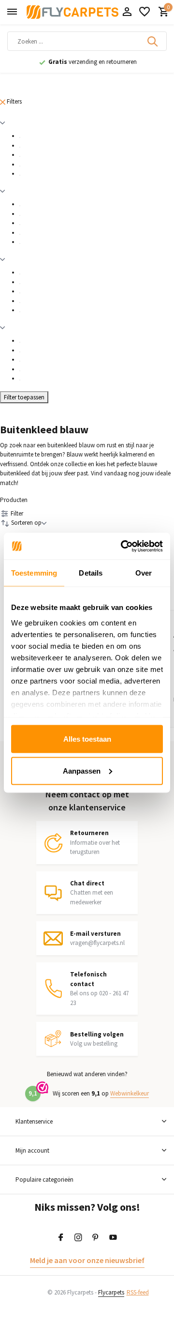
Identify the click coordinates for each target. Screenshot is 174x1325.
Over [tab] (143, 573)
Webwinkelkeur (129, 1093)
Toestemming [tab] (34, 573)
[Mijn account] (126, 12)
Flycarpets (111, 1292)
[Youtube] (113, 1238)
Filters (13, 101)
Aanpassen (82, 770)
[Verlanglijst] (144, 12)
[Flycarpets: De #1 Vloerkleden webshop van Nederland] (72, 12)
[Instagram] (78, 1238)
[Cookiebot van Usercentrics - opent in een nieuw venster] (123, 546)
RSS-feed (138, 1292)
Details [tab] (90, 573)
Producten (14, 500)
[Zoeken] (153, 41)
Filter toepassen (24, 397)
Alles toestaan (87, 739)
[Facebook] (61, 1238)
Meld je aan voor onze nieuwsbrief (87, 1260)
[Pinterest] (96, 1238)
